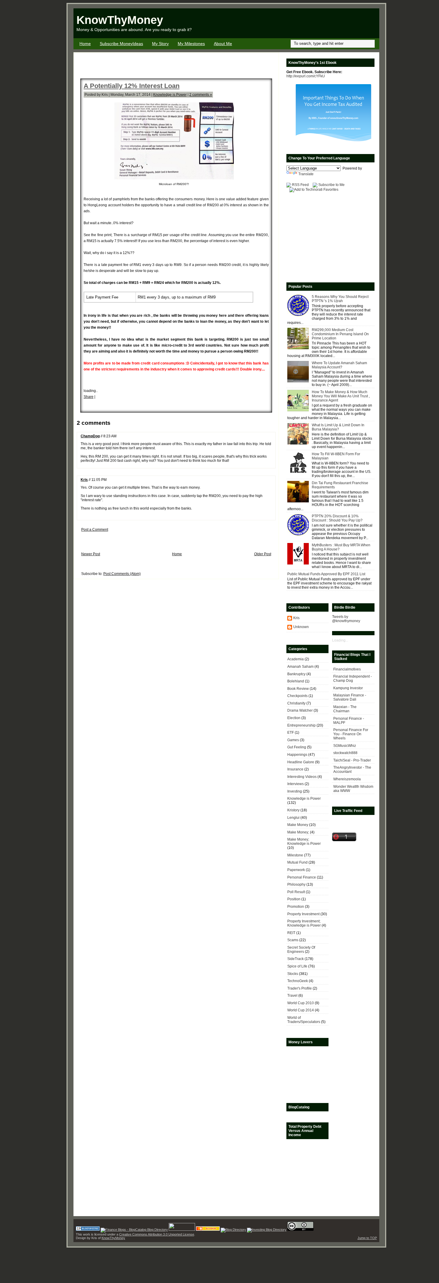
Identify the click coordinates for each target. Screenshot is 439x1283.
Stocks (292, 974)
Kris (84, 480)
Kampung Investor (348, 688)
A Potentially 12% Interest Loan (131, 86)
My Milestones (191, 43)
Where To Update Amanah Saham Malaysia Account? (339, 365)
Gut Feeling (296, 747)
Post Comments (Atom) (122, 574)
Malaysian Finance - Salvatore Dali (349, 697)
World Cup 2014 (300, 1010)
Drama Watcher (300, 710)
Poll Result (296, 892)
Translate (306, 174)
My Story (160, 43)
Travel (292, 995)
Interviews (295, 784)
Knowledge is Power (170, 95)
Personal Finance (301, 877)
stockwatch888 (345, 753)
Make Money (297, 825)
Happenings (297, 755)
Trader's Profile (299, 988)
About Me (223, 43)
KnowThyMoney (119, 19)
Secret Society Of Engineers (301, 949)
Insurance (295, 769)
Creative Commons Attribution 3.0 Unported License (156, 1234)
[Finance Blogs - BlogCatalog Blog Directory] (134, 1229)
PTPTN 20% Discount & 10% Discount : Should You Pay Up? (337, 518)
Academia (295, 659)
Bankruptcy (296, 674)
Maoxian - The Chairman (345, 709)
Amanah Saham (300, 666)
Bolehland (295, 681)
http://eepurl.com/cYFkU (305, 76)
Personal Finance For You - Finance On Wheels (350, 734)
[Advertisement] (309, 23)
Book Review (298, 689)
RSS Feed (300, 185)
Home (85, 43)
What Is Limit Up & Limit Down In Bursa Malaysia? (338, 427)
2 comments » (200, 95)
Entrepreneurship (301, 725)
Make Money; (298, 832)
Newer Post (90, 554)
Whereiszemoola (347, 779)
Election (293, 718)
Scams (292, 940)
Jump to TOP (367, 1238)
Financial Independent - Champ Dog (352, 678)
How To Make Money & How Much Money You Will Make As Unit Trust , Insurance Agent (341, 396)
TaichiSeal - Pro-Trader (352, 760)
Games (293, 740)
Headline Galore (300, 762)
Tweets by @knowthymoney (346, 619)
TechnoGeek (297, 981)
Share (88, 397)
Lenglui (293, 818)
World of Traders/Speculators (303, 1020)
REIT (291, 933)
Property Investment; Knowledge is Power (304, 923)
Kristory (293, 810)
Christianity (296, 703)
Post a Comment (94, 529)
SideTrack (295, 959)
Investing (294, 791)
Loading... (340, 640)
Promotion (295, 906)
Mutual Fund (297, 862)
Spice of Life (297, 966)
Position (293, 899)
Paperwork (296, 870)
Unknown (301, 627)
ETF (290, 732)
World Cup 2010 (300, 1003)
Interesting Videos (302, 777)
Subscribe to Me (331, 185)
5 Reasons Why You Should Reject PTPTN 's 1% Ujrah (340, 299)
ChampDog (90, 436)
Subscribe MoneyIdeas (121, 43)
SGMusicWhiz (344, 746)
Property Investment (303, 914)
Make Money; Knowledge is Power (304, 841)
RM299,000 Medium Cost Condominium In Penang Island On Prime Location (340, 334)
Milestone (295, 855)
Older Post (262, 554)
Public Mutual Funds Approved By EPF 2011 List (326, 574)
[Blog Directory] (233, 1229)
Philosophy (296, 884)
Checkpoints (297, 696)
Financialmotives (347, 669)
